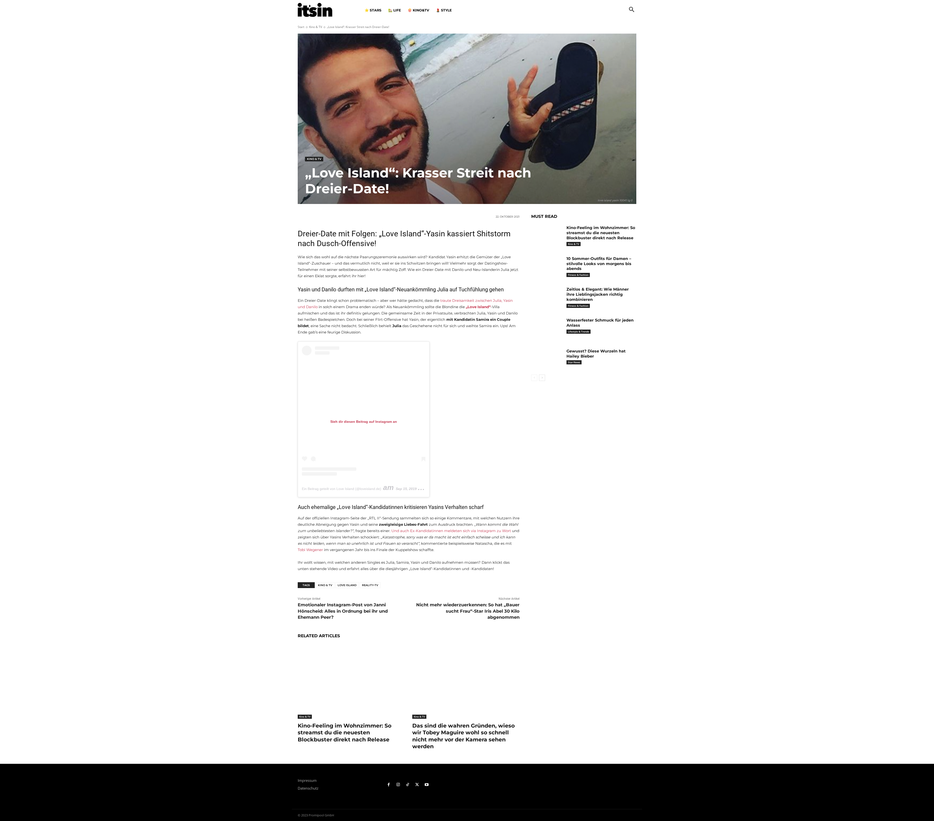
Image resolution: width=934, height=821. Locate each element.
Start (301, 27)
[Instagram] (398, 784)
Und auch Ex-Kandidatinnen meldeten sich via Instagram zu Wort (451, 530)
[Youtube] (426, 784)
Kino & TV (315, 27)
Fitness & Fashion (578, 275)
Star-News (574, 362)
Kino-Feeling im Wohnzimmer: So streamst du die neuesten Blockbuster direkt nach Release (344, 732)
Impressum (307, 780)
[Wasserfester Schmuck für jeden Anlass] (547, 328)
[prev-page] (534, 378)
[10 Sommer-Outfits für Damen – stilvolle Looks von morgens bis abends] (547, 266)
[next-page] (542, 378)
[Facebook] (388, 784)
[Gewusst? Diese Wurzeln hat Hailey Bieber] (547, 359)
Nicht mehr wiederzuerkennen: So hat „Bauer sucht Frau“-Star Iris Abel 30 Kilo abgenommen (468, 611)
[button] (631, 10)
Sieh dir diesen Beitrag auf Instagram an (363, 422)
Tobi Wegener (310, 549)
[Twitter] (417, 784)
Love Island (347, 585)
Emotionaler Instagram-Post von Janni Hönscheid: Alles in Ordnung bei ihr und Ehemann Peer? (343, 611)
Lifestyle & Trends (578, 331)
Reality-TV (370, 585)
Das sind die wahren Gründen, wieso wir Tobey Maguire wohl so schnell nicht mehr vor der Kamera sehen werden (463, 736)
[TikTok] (407, 784)
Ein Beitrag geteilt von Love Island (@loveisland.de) (341, 489)
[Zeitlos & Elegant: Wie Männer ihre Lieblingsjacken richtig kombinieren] (547, 297)
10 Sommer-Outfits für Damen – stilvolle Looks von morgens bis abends (598, 263)
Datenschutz (308, 788)
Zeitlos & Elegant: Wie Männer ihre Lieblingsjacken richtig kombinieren (597, 294)
